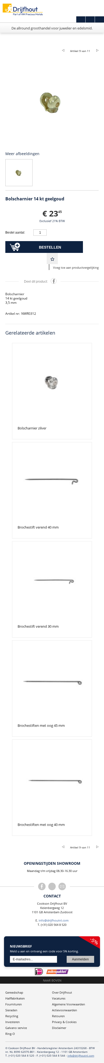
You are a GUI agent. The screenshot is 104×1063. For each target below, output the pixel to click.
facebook (42, 886)
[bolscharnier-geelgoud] (52, 102)
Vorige (65, 50)
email (62, 886)
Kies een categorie (7, 42)
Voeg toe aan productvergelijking (76, 267)
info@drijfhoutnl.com (54, 920)
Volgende (95, 50)
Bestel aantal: (15, 232)
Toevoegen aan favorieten (52, 258)
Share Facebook (54, 281)
